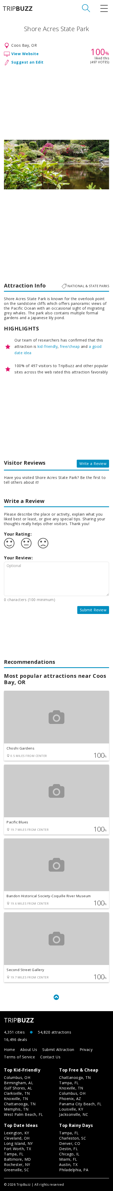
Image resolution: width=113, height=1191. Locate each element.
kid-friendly (48, 346)
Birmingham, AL (18, 1082)
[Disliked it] (43, 543)
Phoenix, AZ (70, 1098)
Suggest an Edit (27, 62)
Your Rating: (18, 534)
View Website (25, 53)
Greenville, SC (16, 1169)
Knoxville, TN (16, 1098)
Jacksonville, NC (73, 1114)
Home (9, 1049)
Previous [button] (10, 164)
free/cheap (70, 346)
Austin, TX (68, 1164)
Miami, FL (68, 1159)
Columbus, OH (17, 1077)
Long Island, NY (18, 1143)
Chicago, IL (69, 1153)
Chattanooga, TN (20, 1103)
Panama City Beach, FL (80, 1103)
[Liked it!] (9, 543)
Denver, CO (69, 1143)
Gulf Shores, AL (18, 1088)
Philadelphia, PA (73, 1169)
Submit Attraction (58, 1049)
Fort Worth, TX (17, 1148)
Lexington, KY (16, 1132)
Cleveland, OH (17, 1138)
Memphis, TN (16, 1109)
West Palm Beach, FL (23, 1114)
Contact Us (50, 1056)
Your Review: (18, 557)
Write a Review (92, 463)
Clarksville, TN (17, 1093)
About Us (28, 1049)
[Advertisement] (56, 102)
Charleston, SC (72, 1138)
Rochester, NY (17, 1164)
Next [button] (102, 164)
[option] (56, 164)
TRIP (18, 8)
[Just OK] (26, 543)
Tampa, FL (69, 1082)
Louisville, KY (71, 1109)
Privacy (86, 1049)
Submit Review (93, 609)
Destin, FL (68, 1148)
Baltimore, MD (17, 1159)
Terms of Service (19, 1056)
